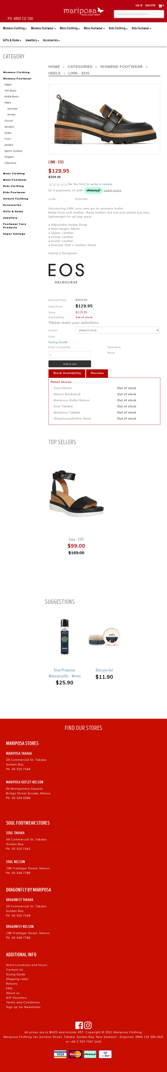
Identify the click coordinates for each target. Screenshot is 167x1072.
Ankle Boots (11, 96)
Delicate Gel (104, 670)
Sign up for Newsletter (23, 1007)
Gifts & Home (11, 40)
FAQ (9, 988)
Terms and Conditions (23, 1002)
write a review (101, 184)
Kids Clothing (117, 28)
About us (13, 993)
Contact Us (14, 969)
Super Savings (14, 233)
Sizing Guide (58, 342)
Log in (139, 5)
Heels (7, 102)
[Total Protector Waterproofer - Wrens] (65, 637)
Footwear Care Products (14, 225)
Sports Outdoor (13, 151)
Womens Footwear (42, 28)
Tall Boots (10, 90)
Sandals (9, 126)
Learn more (112, 190)
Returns (12, 983)
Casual (8, 120)
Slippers (9, 156)
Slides (8, 132)
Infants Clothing (15, 198)
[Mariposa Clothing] (83, 11)
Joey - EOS (76, 539)
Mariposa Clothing (128, 1032)
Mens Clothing (69, 28)
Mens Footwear (93, 28)
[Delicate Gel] (104, 637)
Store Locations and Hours (26, 965)
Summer (12, 108)
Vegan (8, 84)
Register (150, 5)
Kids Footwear (140, 28)
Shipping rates (17, 979)
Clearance (10, 163)
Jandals (9, 144)
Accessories (50, 40)
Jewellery (31, 40)
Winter (11, 114)
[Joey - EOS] (76, 493)
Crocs (7, 138)
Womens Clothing (14, 28)
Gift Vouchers (16, 997)
